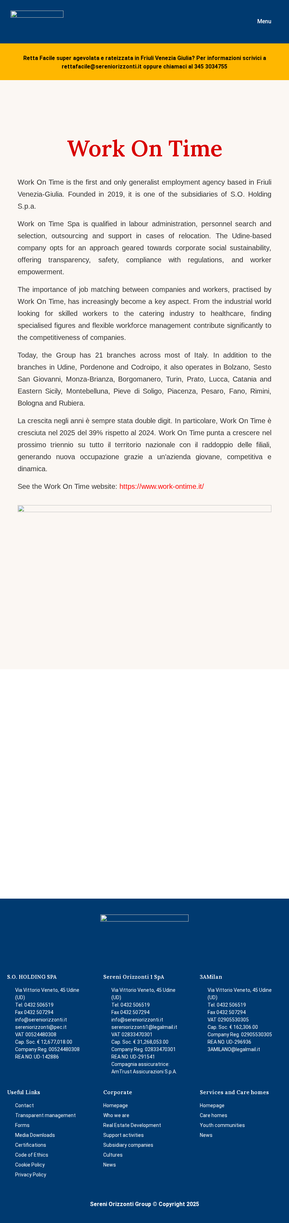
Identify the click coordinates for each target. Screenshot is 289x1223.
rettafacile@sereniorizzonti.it (102, 66)
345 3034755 (210, 66)
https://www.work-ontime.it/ (161, 486)
